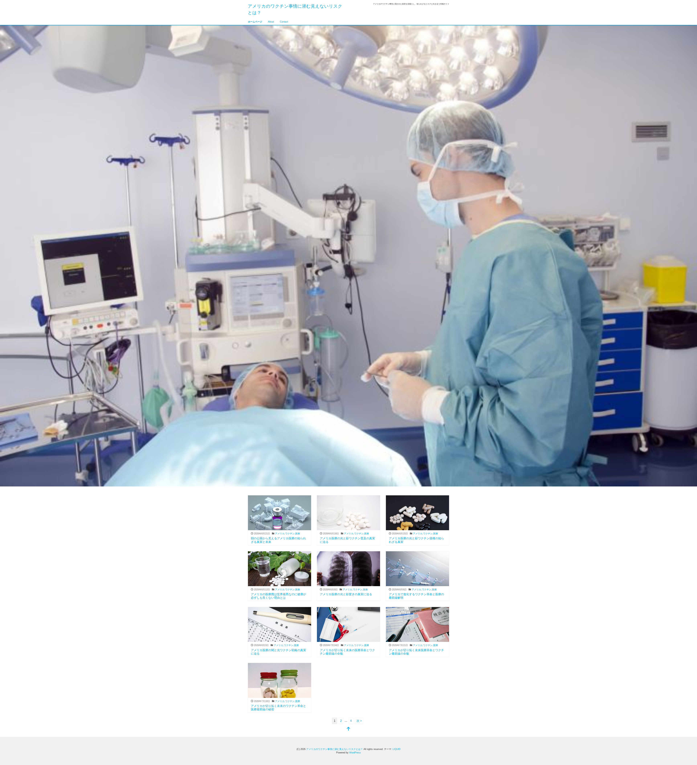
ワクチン (290, 533)
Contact (284, 21)
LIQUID (396, 749)
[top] (348, 729)
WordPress (355, 752)
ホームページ (255, 21)
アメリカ (279, 533)
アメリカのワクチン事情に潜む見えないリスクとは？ (334, 749)
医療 (297, 533)
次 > (359, 720)
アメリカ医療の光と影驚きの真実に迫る (346, 594)
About (271, 21)
